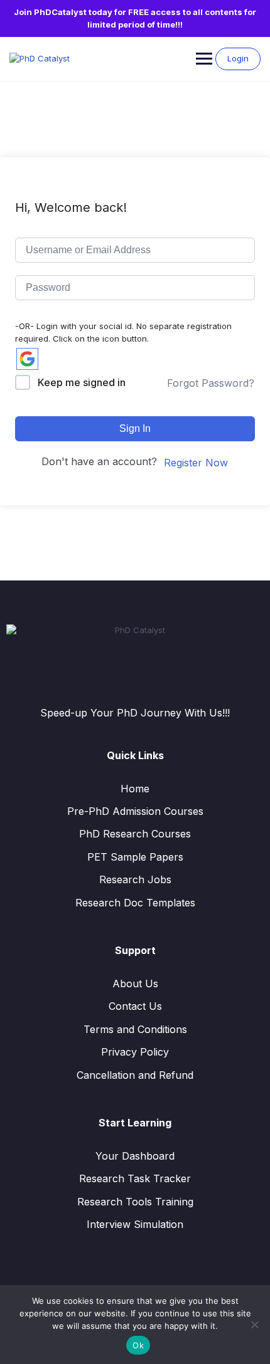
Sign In (135, 428)
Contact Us (135, 1006)
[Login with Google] (27, 359)
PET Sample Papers (135, 857)
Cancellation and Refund (135, 1075)
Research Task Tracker (135, 1178)
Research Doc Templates (135, 902)
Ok (138, 1345)
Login (238, 58)
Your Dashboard (135, 1156)
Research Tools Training (135, 1201)
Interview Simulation (135, 1224)
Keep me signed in (82, 382)
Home (135, 788)
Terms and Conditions (135, 1029)
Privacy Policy (135, 1052)
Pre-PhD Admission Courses (135, 811)
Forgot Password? (210, 383)
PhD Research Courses (135, 833)
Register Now (196, 462)
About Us (135, 983)
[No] (254, 1324)
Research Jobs (135, 879)
